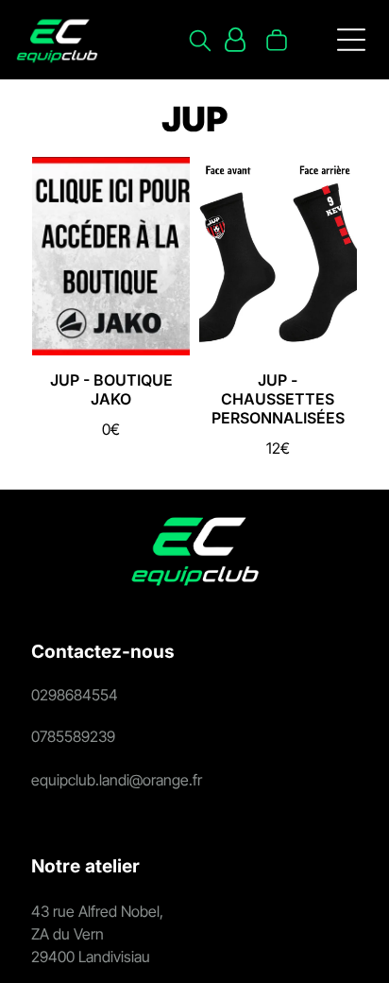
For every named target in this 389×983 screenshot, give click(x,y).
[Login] (235, 39)
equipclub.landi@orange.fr (116, 779)
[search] (200, 42)
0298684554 (74, 694)
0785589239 (73, 736)
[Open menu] (351, 40)
